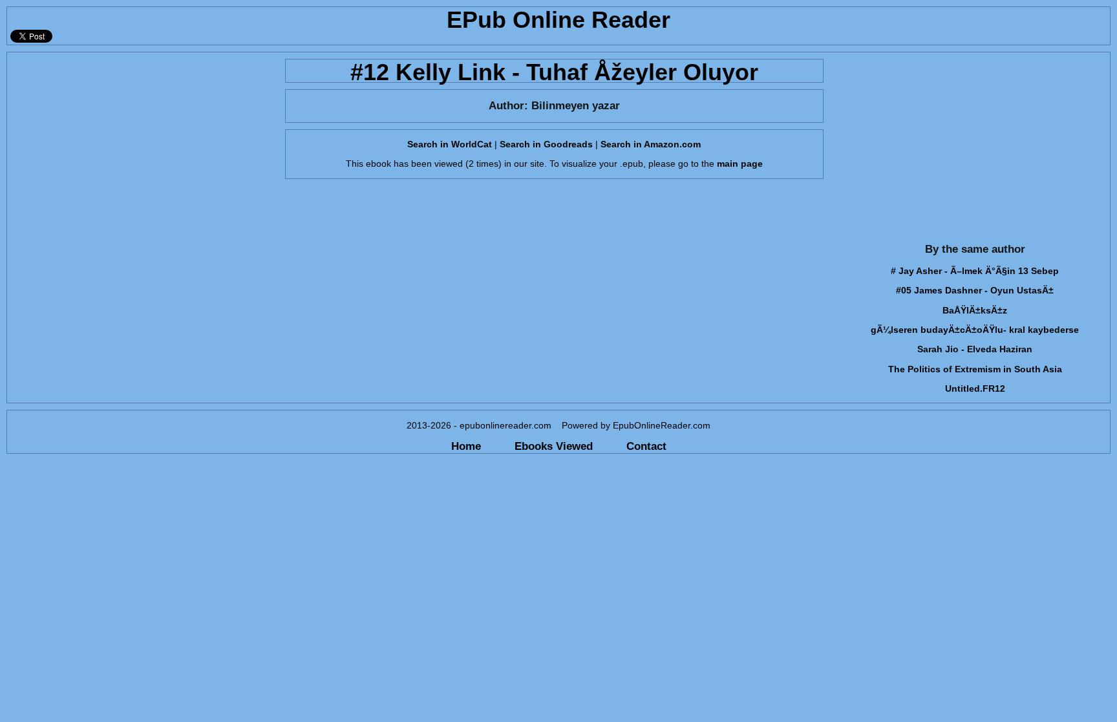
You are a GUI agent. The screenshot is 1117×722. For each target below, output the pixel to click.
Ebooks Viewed (554, 446)
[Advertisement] (142, 142)
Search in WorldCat (449, 144)
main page (740, 163)
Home (466, 446)
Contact (646, 446)
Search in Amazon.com (651, 144)
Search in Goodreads (546, 144)
